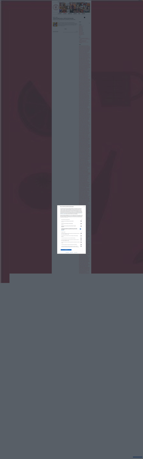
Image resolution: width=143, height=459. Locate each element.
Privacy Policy (75, 252)
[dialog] (71, 229)
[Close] (84, 206)
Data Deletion (67, 252)
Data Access (71, 252)
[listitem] (71, 219)
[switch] (81, 221)
